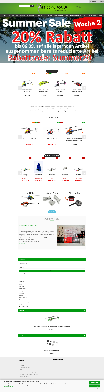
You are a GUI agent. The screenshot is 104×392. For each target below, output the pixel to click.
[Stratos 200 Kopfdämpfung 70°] (52, 343)
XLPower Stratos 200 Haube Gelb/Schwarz (43, 90)
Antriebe (49, 15)
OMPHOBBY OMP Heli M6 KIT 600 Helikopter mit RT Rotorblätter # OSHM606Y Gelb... (25, 175)
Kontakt (52, 211)
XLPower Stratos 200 (52, 138)
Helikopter (11, 15)
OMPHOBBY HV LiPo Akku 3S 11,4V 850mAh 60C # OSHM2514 (77, 90)
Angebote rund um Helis (52, 155)
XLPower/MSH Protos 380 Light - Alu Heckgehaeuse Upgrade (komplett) (65, 175)
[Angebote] (84, 310)
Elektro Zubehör (58, 15)
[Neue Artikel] (84, 336)
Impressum (22, 363)
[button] (20, 88)
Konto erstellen (22, 273)
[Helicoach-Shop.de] (52, 8)
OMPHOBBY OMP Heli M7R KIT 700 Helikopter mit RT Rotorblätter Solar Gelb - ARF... (27, 90)
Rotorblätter (41, 15)
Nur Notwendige (94, 386)
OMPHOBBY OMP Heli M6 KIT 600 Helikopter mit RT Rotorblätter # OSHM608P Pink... (78, 175)
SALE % (4, 15)
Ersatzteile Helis (20, 15)
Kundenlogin (94, 1)
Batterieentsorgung (24, 376)
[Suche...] (32, 6)
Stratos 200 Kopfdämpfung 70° (52, 350)
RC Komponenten (31, 15)
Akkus (66, 15)
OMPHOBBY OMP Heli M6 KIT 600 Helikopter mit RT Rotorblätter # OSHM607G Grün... (52, 175)
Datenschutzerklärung (8, 386)
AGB (21, 369)
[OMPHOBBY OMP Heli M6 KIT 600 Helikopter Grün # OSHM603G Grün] (52, 318)
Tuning (85, 15)
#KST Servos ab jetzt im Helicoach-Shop (28, 225)
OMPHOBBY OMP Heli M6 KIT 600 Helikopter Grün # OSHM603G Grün (52, 326)
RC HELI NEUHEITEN (52, 71)
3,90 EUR (52, 353)
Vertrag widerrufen (58, 359)
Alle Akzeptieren (94, 382)
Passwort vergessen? (23, 276)
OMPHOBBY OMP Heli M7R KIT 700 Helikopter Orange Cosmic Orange (74, 139)
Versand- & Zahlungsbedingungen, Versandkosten (31, 372)
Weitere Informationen (95, 389)
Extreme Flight (93, 15)
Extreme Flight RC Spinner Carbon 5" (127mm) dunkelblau (38, 175)
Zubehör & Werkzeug (75, 15)
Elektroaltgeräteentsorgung (26, 379)
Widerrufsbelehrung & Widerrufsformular (29, 374)
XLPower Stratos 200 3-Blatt (29, 138)
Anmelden (52, 270)
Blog (100, 15)
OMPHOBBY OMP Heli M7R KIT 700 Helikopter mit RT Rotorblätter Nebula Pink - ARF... (60, 90)
